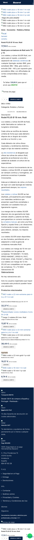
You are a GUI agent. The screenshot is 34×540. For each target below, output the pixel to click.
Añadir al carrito (15, 99)
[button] (8, 309)
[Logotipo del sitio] (17, 2)
